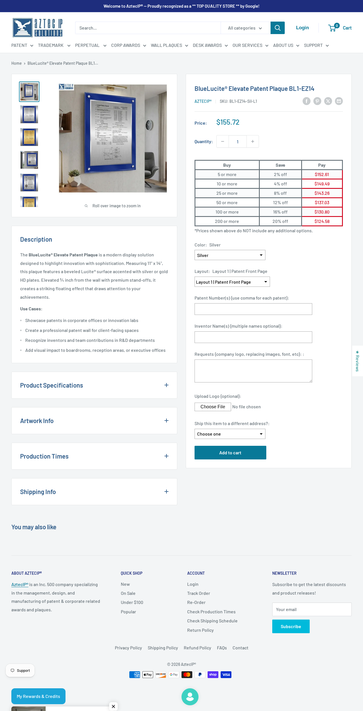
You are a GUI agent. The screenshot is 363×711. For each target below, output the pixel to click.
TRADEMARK (51, 45)
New (125, 584)
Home (16, 63)
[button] (113, 706)
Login (193, 584)
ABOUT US (283, 45)
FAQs (222, 647)
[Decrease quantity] (223, 141)
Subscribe (291, 626)
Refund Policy (197, 647)
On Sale (128, 593)
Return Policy (200, 630)
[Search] (278, 28)
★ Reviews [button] (357, 361)
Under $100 (132, 602)
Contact (240, 647)
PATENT (19, 45)
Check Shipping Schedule (212, 620)
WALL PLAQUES (166, 45)
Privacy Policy (128, 647)
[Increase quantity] (253, 141)
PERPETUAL (87, 45)
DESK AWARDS (207, 45)
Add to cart (230, 452)
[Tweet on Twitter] (328, 100)
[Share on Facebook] (307, 100)
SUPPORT (313, 45)
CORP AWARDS (125, 45)
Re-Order (196, 602)
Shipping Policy (163, 647)
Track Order (198, 593)
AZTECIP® (203, 101)
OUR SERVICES (247, 45)
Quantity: (204, 141)
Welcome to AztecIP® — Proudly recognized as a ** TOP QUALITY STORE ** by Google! (181, 6)
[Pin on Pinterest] (317, 100)
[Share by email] (339, 100)
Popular (128, 611)
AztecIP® (19, 584)
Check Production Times (211, 611)
